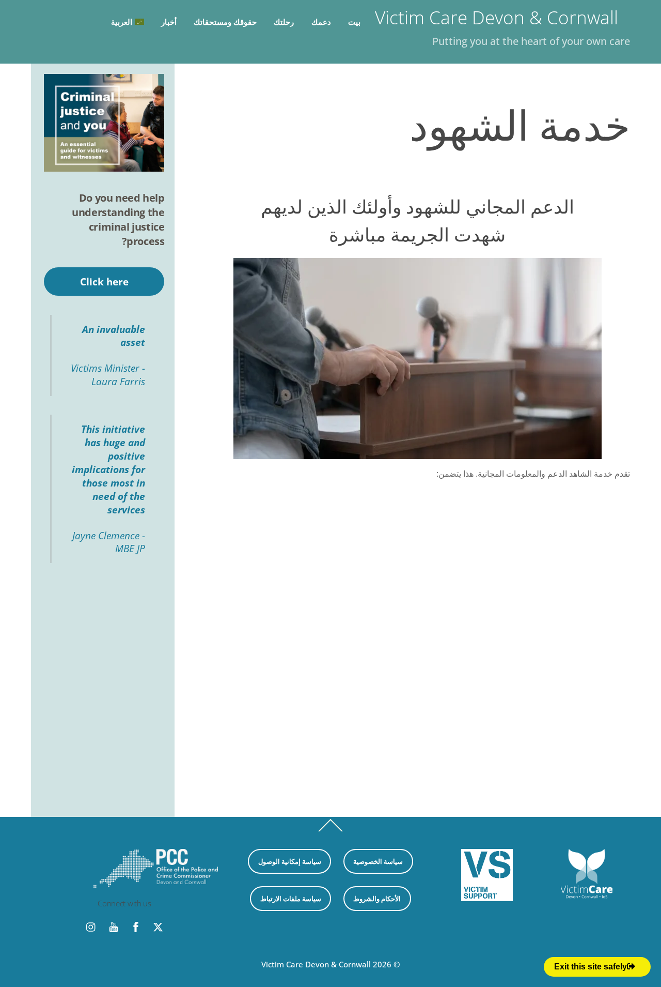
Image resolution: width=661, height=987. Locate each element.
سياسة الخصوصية (378, 861)
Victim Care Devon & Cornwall (316, 964)
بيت (354, 22)
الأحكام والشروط (377, 898)
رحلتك (284, 22)
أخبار (169, 22)
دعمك (321, 22)
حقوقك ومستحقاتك (225, 22)
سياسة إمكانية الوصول (289, 861)
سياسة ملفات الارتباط (290, 898)
